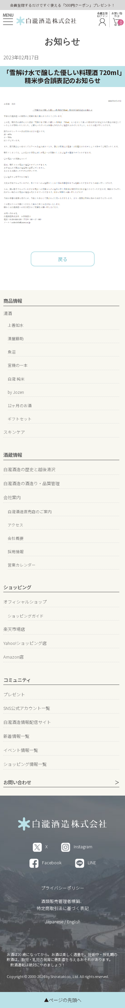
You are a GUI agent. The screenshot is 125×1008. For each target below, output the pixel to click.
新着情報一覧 (16, 736)
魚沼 (12, 351)
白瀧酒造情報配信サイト (27, 722)
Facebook (52, 862)
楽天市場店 (14, 629)
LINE (92, 862)
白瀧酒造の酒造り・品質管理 (31, 483)
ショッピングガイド (26, 616)
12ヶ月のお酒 (20, 405)
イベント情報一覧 (20, 750)
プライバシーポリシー (62, 888)
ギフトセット (20, 418)
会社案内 (12, 497)
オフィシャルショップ (25, 602)
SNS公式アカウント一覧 (26, 708)
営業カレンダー (22, 565)
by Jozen (16, 392)
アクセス (15, 525)
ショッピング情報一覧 (25, 764)
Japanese (54, 921)
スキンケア (14, 432)
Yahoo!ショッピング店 (25, 643)
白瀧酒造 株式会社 (46, 20)
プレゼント (14, 694)
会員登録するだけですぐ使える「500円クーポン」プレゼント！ (62, 5)
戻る (62, 258)
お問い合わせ (17, 782)
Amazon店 (13, 657)
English (73, 921)
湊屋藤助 (16, 338)
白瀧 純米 (16, 378)
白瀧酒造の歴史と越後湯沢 (29, 469)
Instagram (83, 846)
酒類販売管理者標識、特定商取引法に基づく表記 (63, 904)
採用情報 (16, 551)
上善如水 (16, 325)
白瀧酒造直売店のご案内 (30, 511)
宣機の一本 (18, 365)
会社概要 (16, 538)
